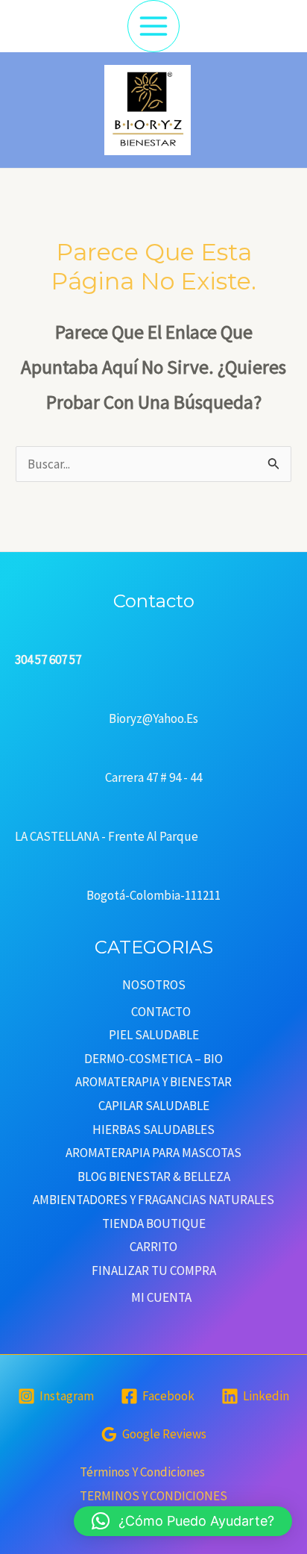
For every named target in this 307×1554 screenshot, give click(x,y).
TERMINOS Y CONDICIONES (153, 1496)
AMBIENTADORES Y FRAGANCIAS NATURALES (153, 1199)
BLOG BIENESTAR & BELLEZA (153, 1176)
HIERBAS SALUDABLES (153, 1129)
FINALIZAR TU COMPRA (154, 1270)
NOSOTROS (154, 985)
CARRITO (153, 1246)
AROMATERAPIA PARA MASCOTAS (153, 1152)
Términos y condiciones (142, 1472)
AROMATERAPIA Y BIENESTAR (153, 1082)
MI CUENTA (161, 1297)
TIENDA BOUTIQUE (154, 1223)
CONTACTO (161, 1011)
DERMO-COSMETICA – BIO (153, 1058)
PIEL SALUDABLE (154, 1035)
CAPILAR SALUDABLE (153, 1105)
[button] (183, 1521)
